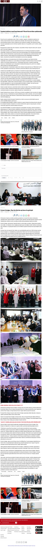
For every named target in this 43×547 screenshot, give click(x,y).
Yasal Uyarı (33, 545)
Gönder (4, 177)
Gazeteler (28, 531)
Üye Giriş (2, 534)
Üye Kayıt (2, 536)
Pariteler (23, 533)
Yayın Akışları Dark (11, 528)
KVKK (24, 545)
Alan (2, 117)
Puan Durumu (16, 530)
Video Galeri (29, 528)
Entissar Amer (10, 471)
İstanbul (5, 117)
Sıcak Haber (29, 533)
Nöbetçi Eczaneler (11, 530)
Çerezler (21, 545)
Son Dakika (10, 531)
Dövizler (23, 528)
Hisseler (23, 530)
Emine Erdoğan (3, 471)
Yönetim (13, 117)
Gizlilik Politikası (17, 545)
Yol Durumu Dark (4, 528)
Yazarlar (28, 530)
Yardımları (19, 471)
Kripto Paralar (24, 531)
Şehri (9, 117)
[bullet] (16, 177)
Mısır (15, 471)
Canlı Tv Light (3, 530)
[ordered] (15, 177)
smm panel (9, 533)
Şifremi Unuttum (4, 537)
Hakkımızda (10, 545)
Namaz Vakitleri (17, 528)
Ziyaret (23, 471)
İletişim (13, 545)
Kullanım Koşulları (28, 545)
